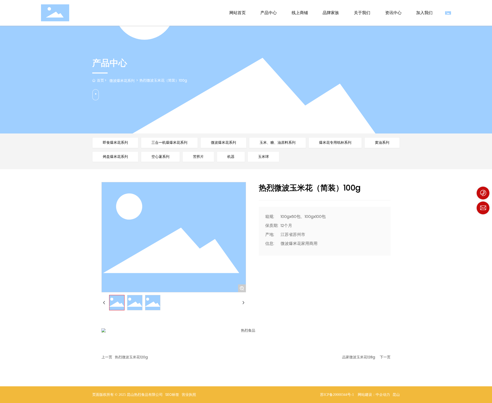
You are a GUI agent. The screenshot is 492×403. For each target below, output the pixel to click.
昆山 (396, 395)
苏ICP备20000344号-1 (337, 395)
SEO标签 (172, 394)
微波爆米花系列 (122, 80)
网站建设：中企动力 (374, 395)
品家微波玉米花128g (358, 357)
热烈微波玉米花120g (131, 357)
